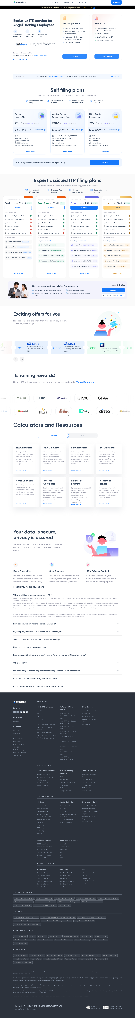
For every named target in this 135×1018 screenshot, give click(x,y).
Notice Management (89, 711)
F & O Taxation (87, 722)
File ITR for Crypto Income (45, 738)
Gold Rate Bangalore (44, 873)
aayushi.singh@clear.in (42, 55)
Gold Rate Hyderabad (44, 881)
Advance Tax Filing (88, 716)
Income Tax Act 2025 (44, 817)
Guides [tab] (83, 435)
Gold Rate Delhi (42, 878)
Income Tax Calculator (44, 774)
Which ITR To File (42, 814)
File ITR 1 (39, 713)
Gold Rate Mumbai (43, 887)
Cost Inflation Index (65, 817)
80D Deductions (42, 849)
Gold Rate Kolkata (43, 884)
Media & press (18, 739)
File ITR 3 (40, 719)
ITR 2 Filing (40, 825)
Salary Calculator (42, 785)
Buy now (18, 208)
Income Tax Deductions (45, 847)
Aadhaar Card (64, 847)
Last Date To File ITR (43, 811)
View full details (18, 273)
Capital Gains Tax (65, 806)
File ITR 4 (40, 722)
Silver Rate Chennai (66, 875)
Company (81, 2)
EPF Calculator (87, 785)
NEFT (60, 855)
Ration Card (63, 849)
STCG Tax (62, 811)
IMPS (61, 858)
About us (16, 730)
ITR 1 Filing (40, 822)
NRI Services (86, 724)
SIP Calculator (64, 777)
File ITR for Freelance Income (46, 735)
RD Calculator (64, 788)
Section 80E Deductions (45, 852)
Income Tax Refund (43, 819)
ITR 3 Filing (40, 828)
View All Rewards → (85, 382)
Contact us (17, 733)
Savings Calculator (65, 790)
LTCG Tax (62, 808)
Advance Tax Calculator (45, 777)
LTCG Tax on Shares (66, 822)
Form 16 (39, 833)
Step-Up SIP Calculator (67, 782)
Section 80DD (41, 858)
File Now (116, 2)
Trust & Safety (17, 755)
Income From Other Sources (91, 806)
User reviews (17, 741)
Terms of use (31, 1009)
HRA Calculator (42, 780)
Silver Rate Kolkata (65, 884)
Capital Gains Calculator (45, 783)
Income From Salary (88, 808)
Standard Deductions (44, 855)
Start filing (104, 162)
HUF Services (86, 713)
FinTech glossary (18, 750)
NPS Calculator (87, 790)
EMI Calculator (64, 779)
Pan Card (62, 844)
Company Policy (18, 1009)
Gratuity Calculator (88, 782)
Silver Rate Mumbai (65, 887)
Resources (67, 2)
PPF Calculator (87, 779)
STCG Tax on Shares (66, 819)
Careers (16, 736)
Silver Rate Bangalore (66, 873)
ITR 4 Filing (40, 831)
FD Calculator (63, 785)
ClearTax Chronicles (19, 752)
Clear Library (17, 747)
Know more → (21, 471)
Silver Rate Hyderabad (66, 881)
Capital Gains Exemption (67, 814)
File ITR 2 (40, 716)
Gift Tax (84, 824)
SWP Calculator (87, 788)
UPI (60, 852)
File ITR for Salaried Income (46, 724)
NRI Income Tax (87, 821)
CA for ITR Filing (64, 713)
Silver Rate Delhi (64, 878)
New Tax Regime (42, 808)
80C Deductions (42, 844)
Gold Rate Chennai (43, 875)
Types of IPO (86, 878)
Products (55, 2)
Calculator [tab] (53, 435)
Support (16, 721)
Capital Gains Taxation (89, 719)
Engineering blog (18, 744)
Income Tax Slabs (43, 806)
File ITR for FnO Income (44, 732)
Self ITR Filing (41, 711)
